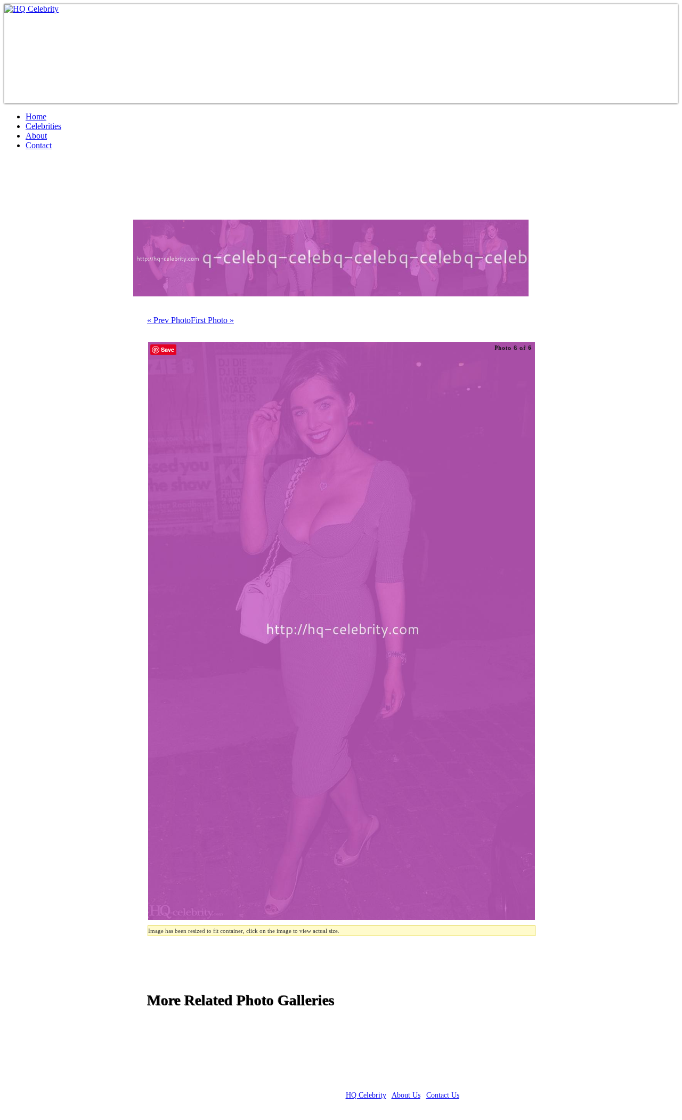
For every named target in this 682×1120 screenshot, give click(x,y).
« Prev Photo (169, 320)
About (36, 135)
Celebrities (43, 126)
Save (167, 349)
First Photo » (212, 320)
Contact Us (442, 1095)
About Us (406, 1095)
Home (36, 116)
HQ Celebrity (366, 1095)
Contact (39, 145)
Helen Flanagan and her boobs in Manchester (170, 189)
